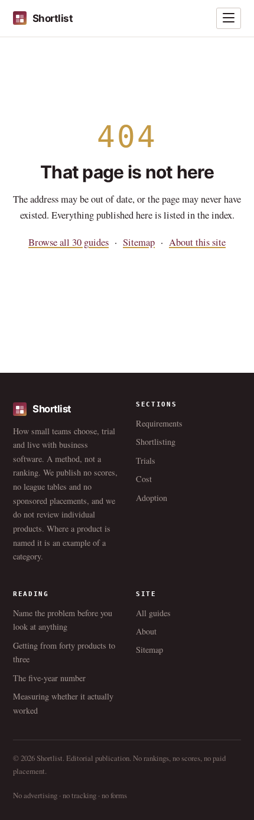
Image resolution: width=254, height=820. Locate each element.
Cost (144, 478)
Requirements (159, 423)
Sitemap (139, 242)
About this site (197, 242)
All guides (153, 613)
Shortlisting (155, 441)
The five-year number (49, 678)
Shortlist (52, 18)
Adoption (151, 497)
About (146, 631)
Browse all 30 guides (68, 242)
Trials (145, 460)
